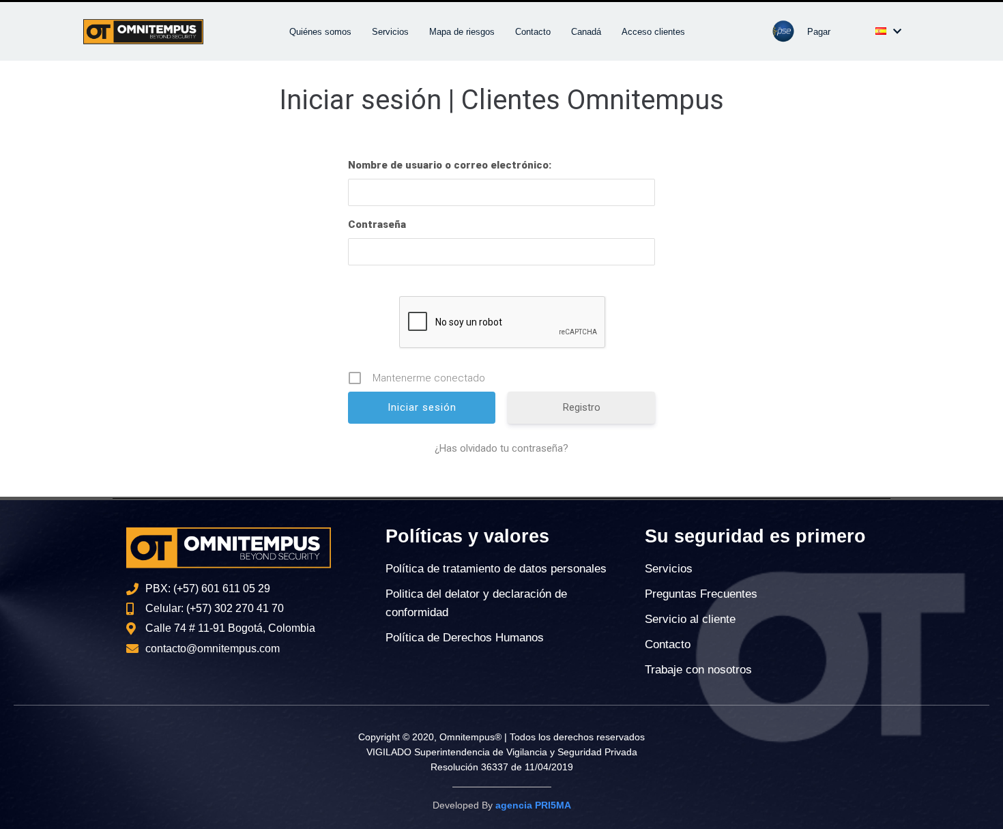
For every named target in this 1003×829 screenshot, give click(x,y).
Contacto (533, 32)
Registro (581, 407)
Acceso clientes (653, 32)
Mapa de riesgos (462, 32)
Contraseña (377, 224)
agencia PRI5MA (533, 805)
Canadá (586, 32)
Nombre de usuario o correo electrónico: (449, 165)
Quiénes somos (320, 32)
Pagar (818, 32)
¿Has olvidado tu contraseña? (501, 448)
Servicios (390, 32)
